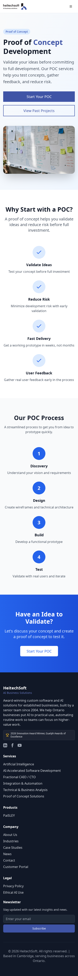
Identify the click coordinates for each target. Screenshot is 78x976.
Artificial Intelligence (18, 764)
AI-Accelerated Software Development (32, 770)
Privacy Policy (13, 886)
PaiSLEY (9, 815)
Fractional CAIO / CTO (19, 777)
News (7, 854)
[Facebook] (12, 745)
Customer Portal (15, 867)
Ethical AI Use (13, 892)
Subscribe (39, 928)
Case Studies (12, 847)
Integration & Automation (22, 783)
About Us (10, 835)
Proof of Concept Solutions (23, 796)
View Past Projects (39, 110)
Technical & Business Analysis (25, 790)
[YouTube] (20, 745)
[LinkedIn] (5, 745)
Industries (11, 841)
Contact (9, 860)
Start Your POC (39, 96)
